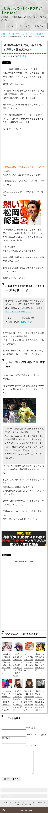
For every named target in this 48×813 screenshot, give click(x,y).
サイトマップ (24, 26)
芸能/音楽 (22, 56)
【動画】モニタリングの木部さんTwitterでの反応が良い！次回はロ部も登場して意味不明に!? (17, 665)
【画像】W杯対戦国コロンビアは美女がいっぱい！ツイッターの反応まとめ (39, 662)
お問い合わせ (39, 26)
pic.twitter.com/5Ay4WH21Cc (18, 311)
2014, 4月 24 (26, 322)
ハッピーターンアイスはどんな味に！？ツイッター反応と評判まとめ (28, 662)
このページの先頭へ (25, 810)
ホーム (10, 26)
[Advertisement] (22, 146)
